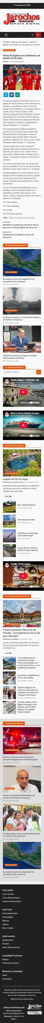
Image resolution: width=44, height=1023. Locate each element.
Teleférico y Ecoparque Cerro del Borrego (9, 535)
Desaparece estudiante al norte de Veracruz (18, 235)
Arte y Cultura (7, 928)
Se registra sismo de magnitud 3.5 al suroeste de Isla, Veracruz (22, 262)
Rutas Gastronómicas (11, 947)
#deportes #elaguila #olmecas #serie (21, 218)
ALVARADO (8, 826)
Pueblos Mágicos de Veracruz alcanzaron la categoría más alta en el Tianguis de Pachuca (9, 692)
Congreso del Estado (38, 35)
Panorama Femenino (10, 963)
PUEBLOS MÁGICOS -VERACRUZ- (15, 621)
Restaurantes (7, 940)
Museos (5, 921)
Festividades (7, 917)
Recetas (5, 944)
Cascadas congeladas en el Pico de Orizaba (9, 677)
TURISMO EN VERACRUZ (12, 624)
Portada (6, 42)
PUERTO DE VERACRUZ (12, 750)
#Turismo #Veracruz (14, 368)
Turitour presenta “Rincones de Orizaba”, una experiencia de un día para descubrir (22, 613)
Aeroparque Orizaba (9, 521)
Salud (4, 975)
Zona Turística (8, 894)
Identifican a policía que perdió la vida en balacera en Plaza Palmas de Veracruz (21, 225)
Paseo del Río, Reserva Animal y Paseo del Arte (9, 550)
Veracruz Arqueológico (11, 901)
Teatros (5, 924)
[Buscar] (38, 372)
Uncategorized (9, 788)
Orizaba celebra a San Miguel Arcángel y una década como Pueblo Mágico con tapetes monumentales (9, 707)
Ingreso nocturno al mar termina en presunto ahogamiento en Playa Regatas (22, 740)
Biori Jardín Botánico (9, 506)
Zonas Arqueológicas (11, 898)
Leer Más (8, 496)
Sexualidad (6, 979)
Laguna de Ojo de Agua (22, 462)
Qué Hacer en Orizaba (11, 473)
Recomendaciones (10, 913)
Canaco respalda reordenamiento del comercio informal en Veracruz (22, 779)
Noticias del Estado (19, 42)
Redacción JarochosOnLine (14, 482)
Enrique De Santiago (11, 639)
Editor (7, 61)
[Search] (32, 35)
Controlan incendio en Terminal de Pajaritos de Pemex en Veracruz (22, 301)
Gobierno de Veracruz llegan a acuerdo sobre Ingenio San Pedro (22, 339)
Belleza (5, 959)
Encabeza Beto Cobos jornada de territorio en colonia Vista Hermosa (22, 817)
